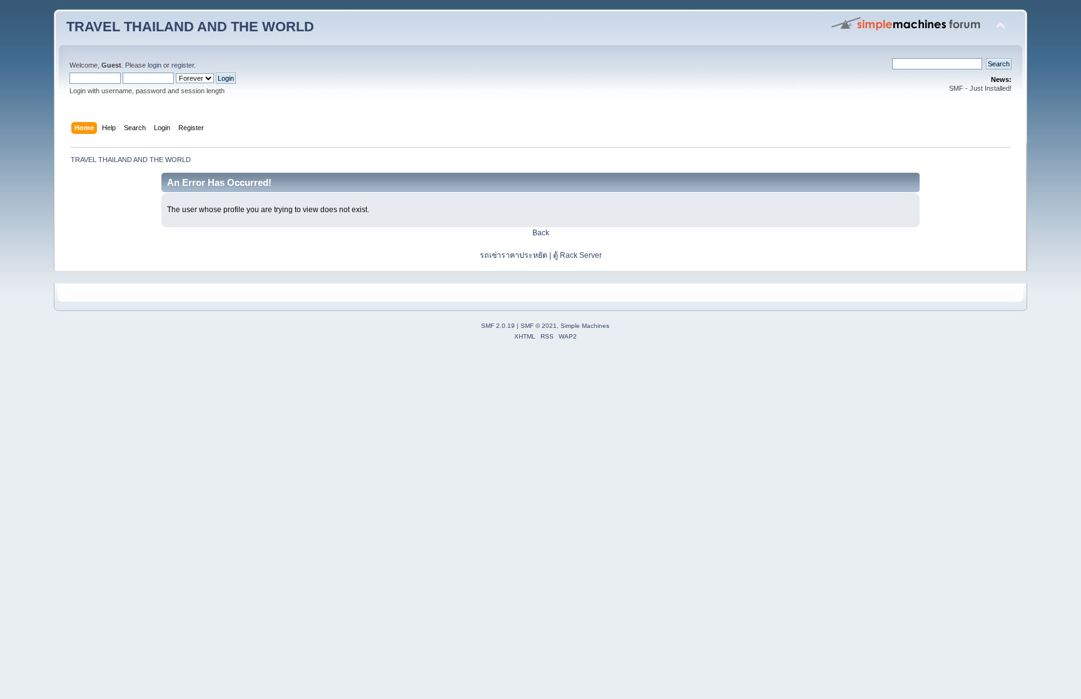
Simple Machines (585, 325)
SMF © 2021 (538, 325)
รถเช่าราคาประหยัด (514, 255)
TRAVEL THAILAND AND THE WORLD (190, 26)
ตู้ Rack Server (577, 255)
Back (540, 232)
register (182, 65)
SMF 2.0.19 (498, 325)
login (154, 65)
